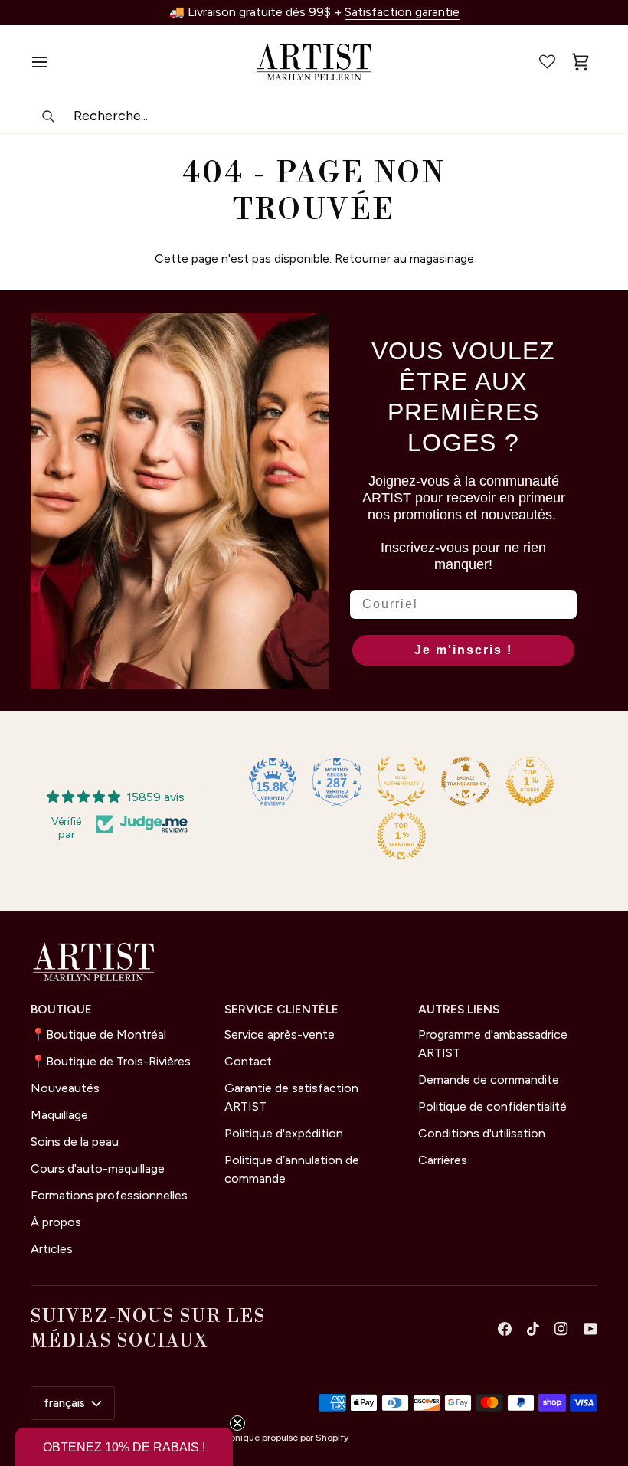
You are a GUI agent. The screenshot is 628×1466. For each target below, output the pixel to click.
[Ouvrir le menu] (47, 62)
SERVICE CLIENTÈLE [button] (281, 1009)
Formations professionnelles (109, 1195)
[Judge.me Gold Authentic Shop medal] (401, 781)
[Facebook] (505, 1329)
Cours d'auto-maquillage (98, 1168)
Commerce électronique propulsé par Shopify (251, 1437)
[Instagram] (561, 1329)
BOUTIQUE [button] (61, 1009)
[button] (124, 1447)
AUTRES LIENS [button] (458, 1009)
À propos (56, 1222)
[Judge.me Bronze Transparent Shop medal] (465, 781)
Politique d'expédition (283, 1133)
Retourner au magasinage (404, 258)
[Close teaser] (237, 1423)
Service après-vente (279, 1034)
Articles (52, 1249)
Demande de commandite (488, 1079)
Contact (248, 1061)
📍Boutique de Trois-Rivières (111, 1061)
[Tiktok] (533, 1329)
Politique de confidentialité (492, 1106)
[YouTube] (590, 1329)
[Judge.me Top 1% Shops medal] (529, 781)
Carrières (442, 1160)
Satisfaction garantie (402, 12)
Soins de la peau (75, 1141)
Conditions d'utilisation (481, 1133)
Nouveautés (65, 1088)
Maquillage (59, 1115)
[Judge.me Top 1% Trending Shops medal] (401, 835)
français (64, 1403)
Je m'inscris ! (463, 649)
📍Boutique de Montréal (98, 1034)
